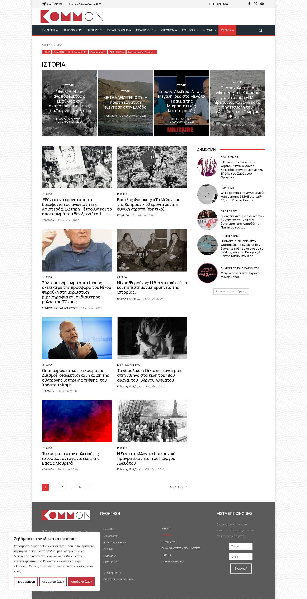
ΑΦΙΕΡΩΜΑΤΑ (117, 51)
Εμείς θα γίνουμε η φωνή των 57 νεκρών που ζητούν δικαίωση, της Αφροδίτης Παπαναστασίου (242, 222)
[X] (255, 4)
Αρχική (46, 45)
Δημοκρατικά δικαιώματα (240, 268)
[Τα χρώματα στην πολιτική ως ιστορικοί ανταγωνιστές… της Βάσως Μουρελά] (77, 421)
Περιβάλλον (229, 236)
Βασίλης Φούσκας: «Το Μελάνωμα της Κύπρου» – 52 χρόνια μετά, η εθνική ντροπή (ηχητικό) (148, 204)
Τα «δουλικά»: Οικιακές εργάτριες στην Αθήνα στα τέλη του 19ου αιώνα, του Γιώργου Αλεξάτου (150, 375)
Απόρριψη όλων (53, 582)
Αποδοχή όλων (81, 582)
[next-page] (89, 487)
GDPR (47, 51)
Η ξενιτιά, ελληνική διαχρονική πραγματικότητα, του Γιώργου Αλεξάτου (146, 458)
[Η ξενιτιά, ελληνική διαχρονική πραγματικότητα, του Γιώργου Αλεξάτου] (152, 421)
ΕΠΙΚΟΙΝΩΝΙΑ (218, 4)
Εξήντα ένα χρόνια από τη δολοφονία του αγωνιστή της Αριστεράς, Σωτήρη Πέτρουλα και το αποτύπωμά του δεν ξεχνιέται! (77, 207)
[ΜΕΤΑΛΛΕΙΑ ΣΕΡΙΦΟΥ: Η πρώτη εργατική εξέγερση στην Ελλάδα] (125, 103)
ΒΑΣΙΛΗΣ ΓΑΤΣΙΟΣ (128, 298)
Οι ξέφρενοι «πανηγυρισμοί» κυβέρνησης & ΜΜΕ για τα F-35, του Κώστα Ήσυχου (243, 196)
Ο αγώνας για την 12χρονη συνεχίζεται (240, 275)
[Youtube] (262, 4)
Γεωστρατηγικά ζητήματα (141, 51)
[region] (54, 561)
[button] (260, 30)
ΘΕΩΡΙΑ (122, 277)
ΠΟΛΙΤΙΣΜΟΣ (229, 157)
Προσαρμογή (26, 582)
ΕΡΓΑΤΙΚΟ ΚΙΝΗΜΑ (128, 364)
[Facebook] (249, 4)
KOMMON (48, 220)
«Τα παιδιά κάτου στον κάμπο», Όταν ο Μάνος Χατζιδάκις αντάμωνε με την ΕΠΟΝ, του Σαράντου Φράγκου (242, 169)
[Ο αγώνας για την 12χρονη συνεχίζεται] (207, 273)
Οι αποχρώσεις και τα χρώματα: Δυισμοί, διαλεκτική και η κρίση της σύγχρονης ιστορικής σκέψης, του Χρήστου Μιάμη (75, 377)
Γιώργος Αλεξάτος (129, 386)
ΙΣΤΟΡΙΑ (70, 85)
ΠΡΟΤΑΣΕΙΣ (229, 211)
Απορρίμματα (98, 51)
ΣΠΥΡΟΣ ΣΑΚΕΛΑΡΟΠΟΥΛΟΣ (60, 308)
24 (80, 487)
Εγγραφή (241, 568)
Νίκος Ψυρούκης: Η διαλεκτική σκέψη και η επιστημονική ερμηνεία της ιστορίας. (152, 287)
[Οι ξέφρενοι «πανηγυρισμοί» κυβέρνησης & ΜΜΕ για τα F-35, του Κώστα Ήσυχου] (207, 194)
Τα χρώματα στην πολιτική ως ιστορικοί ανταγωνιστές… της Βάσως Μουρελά (71, 458)
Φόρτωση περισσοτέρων (230, 291)
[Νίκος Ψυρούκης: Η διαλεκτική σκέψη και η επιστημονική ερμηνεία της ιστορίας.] (152, 250)
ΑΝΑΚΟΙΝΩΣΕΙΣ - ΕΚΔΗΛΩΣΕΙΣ (70, 51)
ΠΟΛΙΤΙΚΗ (227, 188)
